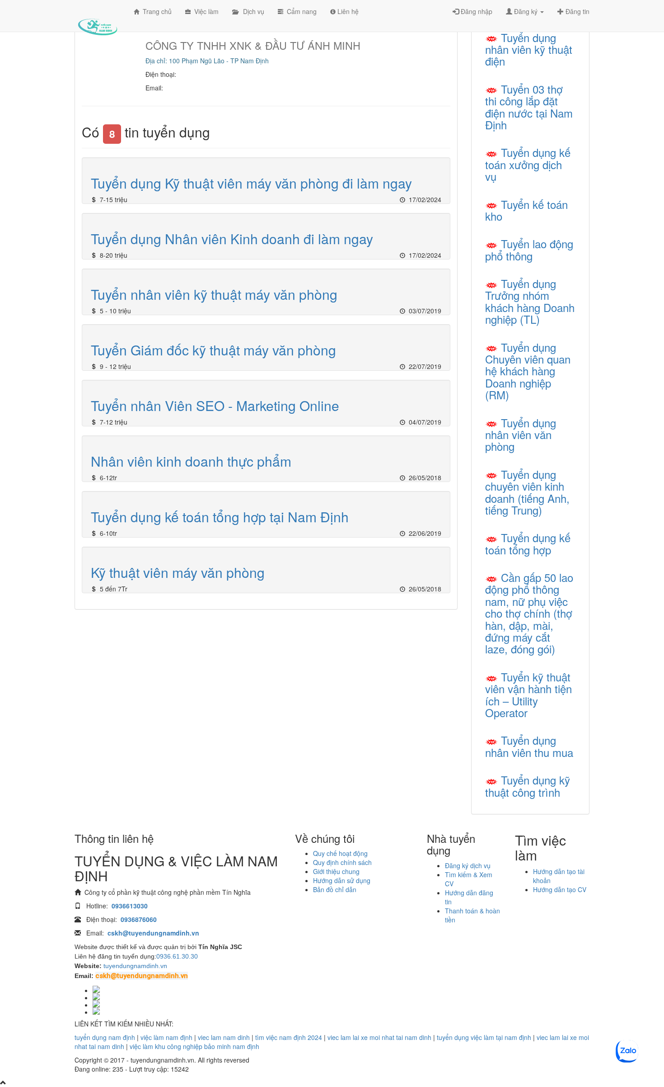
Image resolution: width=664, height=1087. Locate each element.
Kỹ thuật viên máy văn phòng (178, 572)
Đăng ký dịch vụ (468, 865)
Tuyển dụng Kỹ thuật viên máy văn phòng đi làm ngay (251, 183)
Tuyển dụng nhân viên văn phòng (520, 434)
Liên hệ (347, 11)
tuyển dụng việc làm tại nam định (484, 1037)
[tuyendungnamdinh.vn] (97, 20)
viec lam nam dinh (224, 1037)
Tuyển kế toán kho (526, 210)
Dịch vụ (251, 11)
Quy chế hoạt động (340, 853)
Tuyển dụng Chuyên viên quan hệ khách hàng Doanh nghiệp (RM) (527, 371)
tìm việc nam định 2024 (288, 1037)
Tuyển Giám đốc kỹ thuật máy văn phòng (213, 349)
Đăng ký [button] (525, 11)
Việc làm (205, 11)
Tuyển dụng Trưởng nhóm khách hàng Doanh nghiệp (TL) (530, 301)
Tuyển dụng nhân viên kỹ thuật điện (528, 49)
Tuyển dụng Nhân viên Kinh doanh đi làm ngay (232, 238)
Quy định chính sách (342, 862)
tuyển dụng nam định (105, 1037)
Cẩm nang (300, 11)
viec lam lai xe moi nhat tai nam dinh (379, 1037)
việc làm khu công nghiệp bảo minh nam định (194, 1046)
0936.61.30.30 (177, 956)
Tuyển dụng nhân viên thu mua (529, 746)
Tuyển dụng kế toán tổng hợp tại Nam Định (220, 516)
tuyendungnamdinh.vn (135, 965)
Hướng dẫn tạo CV (559, 889)
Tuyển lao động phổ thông (529, 249)
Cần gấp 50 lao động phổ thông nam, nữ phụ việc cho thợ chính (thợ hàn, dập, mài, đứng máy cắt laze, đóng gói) (529, 613)
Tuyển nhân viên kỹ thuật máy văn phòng (214, 294)
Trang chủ (155, 11)
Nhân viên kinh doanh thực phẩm (191, 461)
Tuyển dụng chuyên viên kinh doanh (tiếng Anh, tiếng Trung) (527, 492)
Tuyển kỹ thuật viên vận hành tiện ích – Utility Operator (528, 694)
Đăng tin (576, 11)
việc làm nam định (166, 1037)
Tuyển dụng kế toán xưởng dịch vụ (527, 164)
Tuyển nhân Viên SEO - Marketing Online (215, 405)
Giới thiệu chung (336, 871)
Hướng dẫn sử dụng (341, 880)
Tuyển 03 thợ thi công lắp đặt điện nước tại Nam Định (529, 106)
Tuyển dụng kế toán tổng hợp (527, 543)
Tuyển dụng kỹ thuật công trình (527, 785)
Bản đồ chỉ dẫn (334, 889)
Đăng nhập (475, 11)
